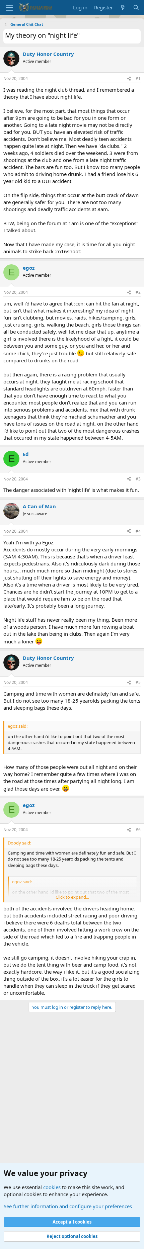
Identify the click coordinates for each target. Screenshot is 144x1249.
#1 (138, 78)
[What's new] (122, 7)
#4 (138, 531)
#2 (138, 292)
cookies (52, 1187)
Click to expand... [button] (72, 897)
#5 (138, 682)
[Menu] (9, 7)
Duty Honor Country (48, 54)
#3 (138, 479)
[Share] (129, 79)
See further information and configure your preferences (68, 1206)
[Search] (136, 7)
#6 (138, 829)
